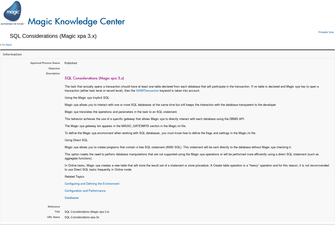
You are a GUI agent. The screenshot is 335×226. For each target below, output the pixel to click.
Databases (72, 197)
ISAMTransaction (147, 90)
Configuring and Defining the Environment (92, 183)
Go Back (7, 44)
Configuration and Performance (85, 190)
